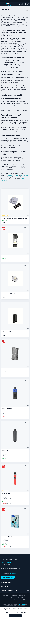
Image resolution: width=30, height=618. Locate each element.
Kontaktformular (12, 573)
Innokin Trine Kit (6, 493)
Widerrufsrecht (20, 597)
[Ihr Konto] (25, 4)
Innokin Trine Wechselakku (8, 369)
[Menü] (1, 4)
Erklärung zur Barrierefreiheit (19, 599)
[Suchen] (19, 4)
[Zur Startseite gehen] (10, 4)
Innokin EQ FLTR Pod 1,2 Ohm (8, 256)
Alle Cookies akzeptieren (15, 616)
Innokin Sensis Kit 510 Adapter (9, 293)
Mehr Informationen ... (21, 609)
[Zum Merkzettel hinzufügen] (28, 215)
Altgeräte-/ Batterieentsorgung (15, 602)
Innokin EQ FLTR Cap (6, 331)
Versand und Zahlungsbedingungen (17, 595)
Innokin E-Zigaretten (13, 175)
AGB (6, 597)
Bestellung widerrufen (8, 577)
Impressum (5, 595)
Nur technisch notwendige (20, 612)
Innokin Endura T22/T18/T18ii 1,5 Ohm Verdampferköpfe (14, 218)
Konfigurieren (8, 612)
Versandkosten (22, 604)
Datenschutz (12, 597)
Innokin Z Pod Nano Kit (7, 408)
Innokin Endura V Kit (6, 450)
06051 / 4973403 (6, 562)
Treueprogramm (7, 599)
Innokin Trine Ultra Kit (7, 536)
